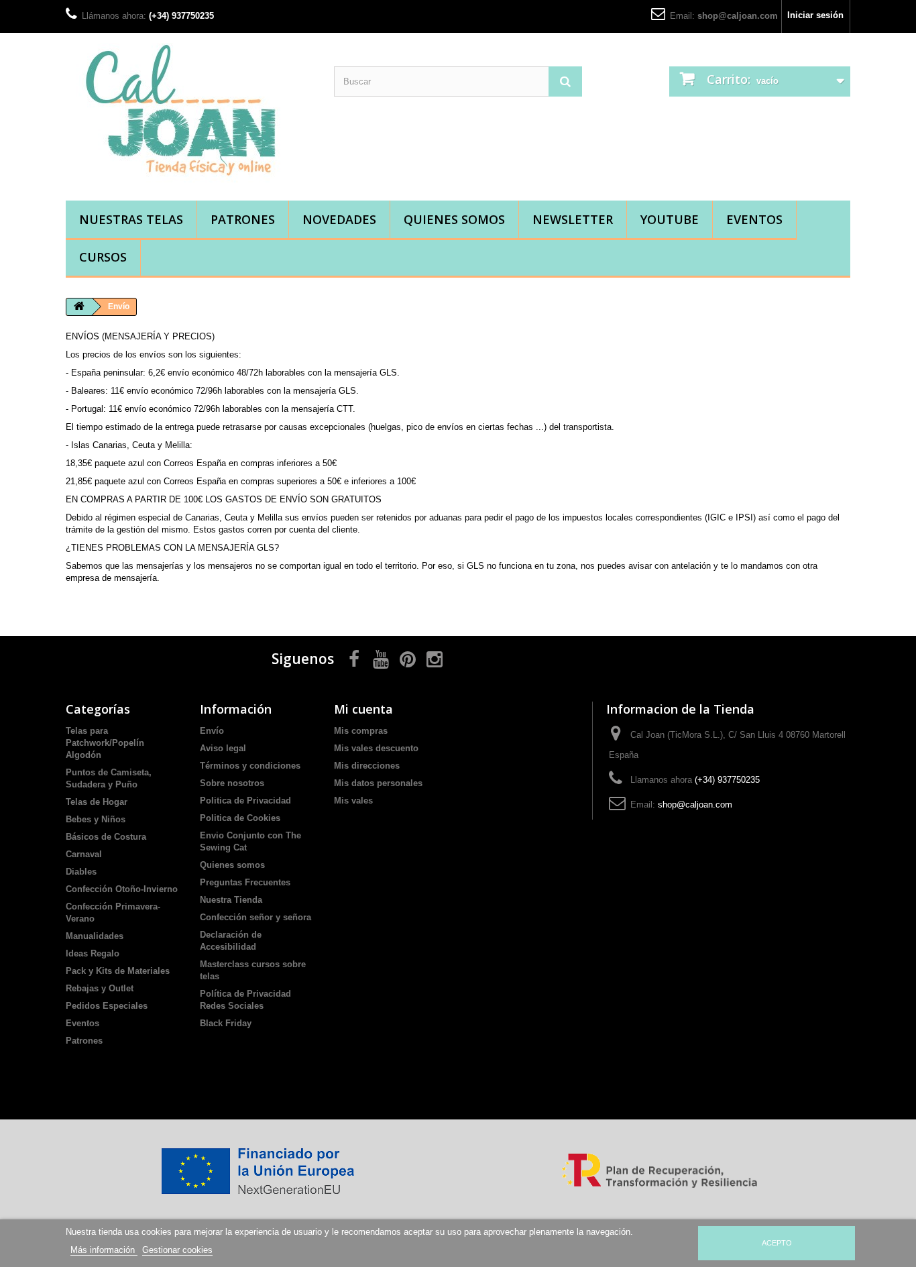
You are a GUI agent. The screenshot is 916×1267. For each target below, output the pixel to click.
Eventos (754, 219)
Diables (81, 872)
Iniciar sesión (815, 15)
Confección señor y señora (255, 917)
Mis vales (353, 800)
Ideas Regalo (92, 953)
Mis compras (361, 731)
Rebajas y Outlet (99, 988)
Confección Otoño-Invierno (122, 889)
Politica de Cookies (240, 818)
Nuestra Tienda (231, 900)
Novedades (339, 219)
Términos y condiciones (250, 766)
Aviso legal (223, 748)
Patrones (243, 219)
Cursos (103, 257)
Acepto (777, 1243)
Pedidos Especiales (107, 1006)
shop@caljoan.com (737, 16)
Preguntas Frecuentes (245, 882)
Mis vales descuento (376, 748)
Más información (103, 1250)
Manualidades (94, 936)
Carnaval (84, 854)
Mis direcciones (367, 766)
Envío (212, 731)
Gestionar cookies (177, 1250)
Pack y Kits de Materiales (118, 971)
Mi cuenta (363, 709)
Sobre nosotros (232, 783)
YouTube (669, 219)
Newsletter (572, 219)
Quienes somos (454, 219)
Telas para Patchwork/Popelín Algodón (105, 743)
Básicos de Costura (106, 837)
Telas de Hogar (96, 802)
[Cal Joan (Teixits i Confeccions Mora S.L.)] (190, 113)
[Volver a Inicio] (79, 306)
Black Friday (225, 1023)
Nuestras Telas (131, 219)
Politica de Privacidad (245, 800)
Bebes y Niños (95, 819)
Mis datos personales (378, 783)
